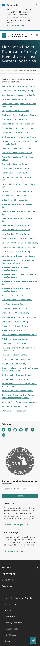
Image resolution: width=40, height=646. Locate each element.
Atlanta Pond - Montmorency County (18, 86)
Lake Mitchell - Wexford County (16, 252)
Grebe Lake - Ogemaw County (15, 168)
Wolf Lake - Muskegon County (15, 411)
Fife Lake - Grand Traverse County (17, 153)
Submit (20, 496)
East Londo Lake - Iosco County (16, 148)
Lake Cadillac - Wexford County (16, 225)
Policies (7, 610)
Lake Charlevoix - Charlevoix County (18, 238)
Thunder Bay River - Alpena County (17, 391)
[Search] (32, 34)
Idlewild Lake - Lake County (14, 196)
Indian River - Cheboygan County (16, 200)
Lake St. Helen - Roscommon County (18, 256)
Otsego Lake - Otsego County (15, 308)
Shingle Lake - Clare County (14, 364)
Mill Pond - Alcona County (13, 295)
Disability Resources (13, 623)
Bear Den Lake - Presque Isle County (18, 95)
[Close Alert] (37, 5)
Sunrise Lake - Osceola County (15, 379)
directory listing (25, 508)
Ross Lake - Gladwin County (14, 355)
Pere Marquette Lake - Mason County (19, 317)
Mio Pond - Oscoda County (14, 304)
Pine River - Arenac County (14, 330)
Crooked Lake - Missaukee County (17, 128)
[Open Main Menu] (37, 34)
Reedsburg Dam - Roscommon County (19, 335)
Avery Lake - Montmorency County (17, 91)
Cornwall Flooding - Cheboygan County (19, 124)
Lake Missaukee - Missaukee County (18, 247)
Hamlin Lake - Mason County (15, 173)
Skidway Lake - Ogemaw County (16, 375)
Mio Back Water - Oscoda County (17, 300)
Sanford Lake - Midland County (16, 359)
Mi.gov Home (10, 604)
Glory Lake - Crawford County (15, 164)
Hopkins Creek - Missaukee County (17, 191)
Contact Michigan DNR (17, 525)
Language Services (12, 629)
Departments (10, 641)
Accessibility (9, 617)
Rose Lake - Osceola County (14, 343)
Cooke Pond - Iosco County (14, 119)
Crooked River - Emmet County (16, 133)
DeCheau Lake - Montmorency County (19, 137)
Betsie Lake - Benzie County (14, 99)
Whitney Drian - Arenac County (16, 406)
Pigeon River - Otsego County (15, 326)
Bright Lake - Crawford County (15, 111)
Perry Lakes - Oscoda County (15, 322)
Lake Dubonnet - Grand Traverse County (20, 243)
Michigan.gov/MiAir (15, 25)
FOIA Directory (11, 635)
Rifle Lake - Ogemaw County (15, 339)
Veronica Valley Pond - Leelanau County (20, 402)
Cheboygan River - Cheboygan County (19, 115)
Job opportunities (14, 551)
